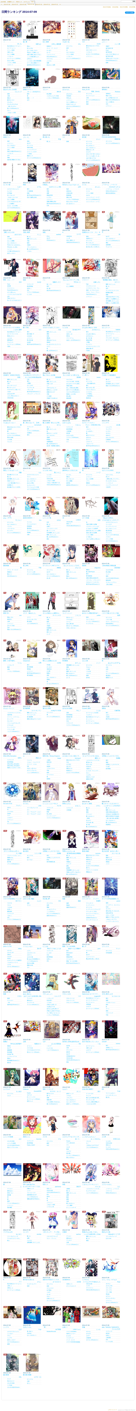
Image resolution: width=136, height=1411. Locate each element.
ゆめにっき (69, 334)
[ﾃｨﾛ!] (91, 30)
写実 (48, 770)
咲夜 (24, 184)
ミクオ (88, 1285)
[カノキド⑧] (12, 172)
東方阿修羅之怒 (51, 861)
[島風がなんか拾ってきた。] (91, 1220)
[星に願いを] (52, 122)
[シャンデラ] (111, 408)
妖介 (99, 1091)
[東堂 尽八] (12, 601)
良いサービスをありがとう (14, 300)
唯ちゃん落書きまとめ (50, 661)
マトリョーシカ (31, 714)
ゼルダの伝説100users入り (14, 1145)
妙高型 (68, 868)
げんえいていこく (8, 708)
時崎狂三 (49, 46)
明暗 (8, 157)
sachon (78, 1234)
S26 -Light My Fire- (29, 1184)
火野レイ (9, 1286)
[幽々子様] (32, 315)
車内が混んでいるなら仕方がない (113, 911)
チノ (87, 1143)
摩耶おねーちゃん (51, 340)
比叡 (67, 1201)
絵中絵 (88, 677)
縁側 (8, 1344)
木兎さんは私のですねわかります (54, 1011)
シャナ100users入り (32, 1197)
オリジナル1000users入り (93, 100)
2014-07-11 (47, 4)
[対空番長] (71, 648)
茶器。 (19, 377)
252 (28, 290)
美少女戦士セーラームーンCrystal (14, 46)
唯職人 (48, 673)
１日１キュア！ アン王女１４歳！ (52, 1232)
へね (99, 1044)
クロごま (97, 1186)
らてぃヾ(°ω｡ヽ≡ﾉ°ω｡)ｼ (109, 1279)
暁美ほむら (69, 770)
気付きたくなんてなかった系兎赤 (71, 184)
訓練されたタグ (51, 392)
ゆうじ (59, 425)
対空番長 (65, 661)
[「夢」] (52, 1310)
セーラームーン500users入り (93, 723)
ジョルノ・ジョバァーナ (33, 762)
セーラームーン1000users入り (14, 344)
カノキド (9, 191)
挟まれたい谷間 (51, 65)
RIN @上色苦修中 (16, 1044)
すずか (19, 996)
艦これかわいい (70, 673)
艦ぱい (68, 576)
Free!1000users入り (12, 290)
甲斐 (59, 139)
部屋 (28, 1286)
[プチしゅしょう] (52, 982)
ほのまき (68, 719)
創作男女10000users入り (34, 65)
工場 (87, 97)
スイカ (84, 184)
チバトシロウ (57, 615)
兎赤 (67, 189)
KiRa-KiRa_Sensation (13, 764)
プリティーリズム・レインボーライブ (14, 855)
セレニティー (106, 327)
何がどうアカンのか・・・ (14, 1147)
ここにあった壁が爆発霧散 (34, 60)
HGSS (9, 958)
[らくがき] (71, 312)
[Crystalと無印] (91, 695)
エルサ (68, 1147)
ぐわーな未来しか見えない (93, 539)
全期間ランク (10, 1)
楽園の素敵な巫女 (51, 201)
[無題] (52, 216)
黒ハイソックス (51, 530)
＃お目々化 (65, 42)
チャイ (98, 139)
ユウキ (9, 964)
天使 (67, 439)
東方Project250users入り (34, 391)
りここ (39, 234)
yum (99, 234)
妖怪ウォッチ (70, 1093)
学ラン (29, 1383)
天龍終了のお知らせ (52, 398)
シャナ (29, 1190)
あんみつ (88, 820)
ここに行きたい (51, 911)
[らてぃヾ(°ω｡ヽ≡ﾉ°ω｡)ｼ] (111, 1265)
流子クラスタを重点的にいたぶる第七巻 (73, 390)
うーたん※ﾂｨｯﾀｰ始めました (91, 1282)
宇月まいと (77, 282)
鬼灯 (8, 141)
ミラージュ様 (10, 729)
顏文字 (79, 1186)
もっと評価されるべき (112, 97)
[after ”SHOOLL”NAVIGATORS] (111, 1312)
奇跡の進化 (30, 147)
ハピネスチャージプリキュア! (14, 712)
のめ (59, 329)
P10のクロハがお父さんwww (14, 245)
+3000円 (108, 487)
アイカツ (68, 1236)
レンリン (49, 476)
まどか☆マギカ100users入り (73, 772)
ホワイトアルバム (32, 770)
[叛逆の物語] (91, 839)
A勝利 (48, 437)
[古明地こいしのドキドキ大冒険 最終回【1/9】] (111, 740)
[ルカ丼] (111, 1124)
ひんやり (88, 152)
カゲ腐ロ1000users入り (13, 251)
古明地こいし (109, 1047)
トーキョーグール (12, 1056)
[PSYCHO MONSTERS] (111, 125)
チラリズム (50, 58)
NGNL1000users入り (111, 191)
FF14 (48, 236)
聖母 (48, 812)
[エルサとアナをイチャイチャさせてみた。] (71, 1122)
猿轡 (87, 675)
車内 (28, 435)
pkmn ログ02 (7, 946)
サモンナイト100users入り (73, 1002)
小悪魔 (29, 383)
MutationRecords (51, 1331)
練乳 (67, 866)
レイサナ (49, 197)
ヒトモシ (108, 431)
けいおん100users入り (53, 683)
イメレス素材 (89, 534)
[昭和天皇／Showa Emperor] (52, 744)
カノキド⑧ (6, 184)
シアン (88, 481)
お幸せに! (29, 58)
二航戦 (88, 818)
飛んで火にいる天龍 (49, 375)
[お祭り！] (71, 1314)
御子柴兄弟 (109, 52)
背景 (48, 905)
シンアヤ (6, 1327)
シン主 (68, 238)
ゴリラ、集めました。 (30, 613)
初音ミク (68, 523)
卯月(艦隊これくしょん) (53, 532)
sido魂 (118, 425)
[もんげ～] (71, 1076)
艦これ (48, 141)
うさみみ (9, 907)
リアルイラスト (51, 768)
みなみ (118, 472)
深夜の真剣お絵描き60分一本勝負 (93, 578)
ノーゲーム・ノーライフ (109, 184)
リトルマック (70, 1338)
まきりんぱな (66, 422)
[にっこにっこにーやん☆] (52, 791)
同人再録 (108, 572)
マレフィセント (90, 619)
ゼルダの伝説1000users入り (113, 578)
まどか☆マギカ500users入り (14, 435)
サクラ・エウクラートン (112, 621)
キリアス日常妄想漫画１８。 (111, 899)
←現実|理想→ (90, 396)
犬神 (28, 1381)
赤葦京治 (68, 191)
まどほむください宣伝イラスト (71, 756)
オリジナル (69, 46)
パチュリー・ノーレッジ (33, 393)
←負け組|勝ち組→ (91, 383)
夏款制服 (6, 565)
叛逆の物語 (85, 851)
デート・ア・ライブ (52, 48)
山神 (8, 621)
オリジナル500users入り (14, 532)
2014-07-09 (7, 40)
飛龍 (87, 810)
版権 (67, 141)
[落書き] (111, 696)
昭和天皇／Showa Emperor (51, 756)
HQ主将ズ (49, 1000)
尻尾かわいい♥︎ (90, 149)
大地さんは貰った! (52, 1004)
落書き (88, 569)
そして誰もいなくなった (53, 1013)
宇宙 (107, 1015)
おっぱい (49, 50)
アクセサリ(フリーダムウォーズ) (14, 1238)
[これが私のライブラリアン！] (32, 363)
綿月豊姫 (108, 768)
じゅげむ (88, 775)
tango (59, 758)
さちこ (39, 1282)
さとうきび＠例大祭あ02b (33, 377)
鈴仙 (48, 859)
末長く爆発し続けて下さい (34, 54)
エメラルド (6, 1089)
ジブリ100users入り (32, 961)
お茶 (79, 187)
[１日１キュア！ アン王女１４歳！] (52, 1220)
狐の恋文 (26, 851)
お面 (24, 1041)
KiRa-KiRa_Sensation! (13, 765)
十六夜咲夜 (30, 191)
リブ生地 (9, 1385)
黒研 (8, 667)
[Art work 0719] (12, 791)
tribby (20, 948)
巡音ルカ (108, 1145)
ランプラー (109, 429)
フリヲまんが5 (7, 1232)
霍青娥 (29, 669)
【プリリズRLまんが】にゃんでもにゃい (12, 851)
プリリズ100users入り (13, 864)
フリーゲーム (70, 338)
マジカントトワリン (111, 582)
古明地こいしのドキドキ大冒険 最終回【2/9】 (52, 851)
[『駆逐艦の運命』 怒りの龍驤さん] (111, 268)
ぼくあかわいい (70, 203)
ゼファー (117, 282)
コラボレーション (110, 1002)
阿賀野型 (108, 824)
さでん (39, 187)
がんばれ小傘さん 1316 (89, 327)
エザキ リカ (37, 1377)
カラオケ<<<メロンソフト (93, 346)
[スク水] (52, 1124)
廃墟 (48, 907)
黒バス (48, 1095)
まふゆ (48, 1294)
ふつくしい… (89, 56)
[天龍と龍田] (32, 220)
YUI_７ (78, 710)
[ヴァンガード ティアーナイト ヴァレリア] (91, 886)
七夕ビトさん (27, 1327)
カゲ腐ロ (9, 238)
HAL (20, 1377)
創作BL (68, 483)
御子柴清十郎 (109, 48)
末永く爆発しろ (70, 240)
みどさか (108, 381)
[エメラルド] (12, 1077)
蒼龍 (87, 812)
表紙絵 (107, 861)
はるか (59, 520)
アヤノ (9, 1335)
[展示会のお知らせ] (32, 1267)
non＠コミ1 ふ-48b (55, 187)
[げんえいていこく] (12, 696)
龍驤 (107, 294)
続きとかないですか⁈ (72, 201)
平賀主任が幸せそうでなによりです (113, 296)
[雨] (91, 458)
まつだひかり (57, 1282)
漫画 (8, 94)
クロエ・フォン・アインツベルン (93, 292)
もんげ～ (65, 1089)
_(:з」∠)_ (26, 137)
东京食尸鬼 (10, 1054)
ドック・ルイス (70, 1340)
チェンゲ (88, 1095)
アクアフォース (90, 915)
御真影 (48, 779)
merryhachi (37, 425)
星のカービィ (70, 617)
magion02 (97, 996)
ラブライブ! (30, 284)
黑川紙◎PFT (76, 329)
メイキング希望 (11, 62)
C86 (48, 205)
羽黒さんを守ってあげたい (73, 872)
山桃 (40, 662)
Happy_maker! (31, 1145)
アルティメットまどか (92, 870)
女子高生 (49, 1290)
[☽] (12, 29)
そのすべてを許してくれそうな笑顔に (52, 327)
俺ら (87, 385)
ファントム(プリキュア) (13, 723)
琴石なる (68, 98)
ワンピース (109, 247)
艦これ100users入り (91, 826)
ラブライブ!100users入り (73, 725)
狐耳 (28, 857)
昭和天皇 (49, 762)
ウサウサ (9, 903)
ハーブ (98, 472)
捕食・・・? (30, 98)
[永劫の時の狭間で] (91, 1077)
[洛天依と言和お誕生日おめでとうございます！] (71, 1026)
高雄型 (48, 342)
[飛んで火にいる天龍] (52, 363)
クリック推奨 (10, 50)
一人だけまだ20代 (91, 1104)
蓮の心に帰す (47, 708)
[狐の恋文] (32, 837)
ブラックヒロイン (32, 247)
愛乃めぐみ (89, 762)
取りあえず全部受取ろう (33, 959)
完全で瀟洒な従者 (32, 197)
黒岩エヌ (38, 758)
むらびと (68, 1335)
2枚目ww (49, 669)
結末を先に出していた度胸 (93, 530)
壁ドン (88, 379)
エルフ (9, 1095)
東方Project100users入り (73, 963)
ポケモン (108, 433)
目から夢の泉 (70, 623)
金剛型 (68, 1188)
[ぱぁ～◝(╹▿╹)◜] (12, 506)
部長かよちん (66, 803)
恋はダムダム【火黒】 (10, 89)
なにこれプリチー (71, 1102)
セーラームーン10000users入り (14, 58)
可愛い (9, 346)
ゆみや (118, 377)
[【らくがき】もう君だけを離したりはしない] (71, 363)
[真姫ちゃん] (32, 1124)
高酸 (20, 472)
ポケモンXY (10, 952)
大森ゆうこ (89, 768)
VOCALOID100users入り (73, 1060)
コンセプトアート (51, 909)
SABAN (118, 329)
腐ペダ (107, 379)
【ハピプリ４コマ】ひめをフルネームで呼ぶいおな (91, 756)
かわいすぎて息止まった (112, 54)
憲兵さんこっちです (52, 433)
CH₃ (79, 44)
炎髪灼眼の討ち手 (32, 1194)
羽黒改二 (68, 861)
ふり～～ (104, 42)
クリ (20, 1281)
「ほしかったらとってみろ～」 (71, 565)
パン (44, 280)
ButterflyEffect (109, 623)
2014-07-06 (7, 4)
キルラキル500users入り (73, 392)
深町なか (38, 44)
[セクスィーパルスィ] (91, 410)
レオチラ (88, 1006)
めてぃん (78, 663)
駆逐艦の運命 (109, 292)
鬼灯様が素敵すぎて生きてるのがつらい (14, 159)
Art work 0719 (7, 803)
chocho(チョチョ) (114, 187)
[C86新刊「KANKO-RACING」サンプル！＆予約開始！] (12, 357)
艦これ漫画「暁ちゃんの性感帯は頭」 (52, 422)
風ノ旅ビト (30, 1331)
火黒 (8, 96)
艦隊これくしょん (32, 238)
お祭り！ (65, 1327)
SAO (107, 907)
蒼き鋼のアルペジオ (12, 474)
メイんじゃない (28, 946)
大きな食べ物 (89, 822)
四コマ (107, 476)
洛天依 (68, 1045)
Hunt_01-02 (86, 89)
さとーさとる (116, 853)
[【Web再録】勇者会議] (111, 550)
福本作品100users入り (13, 1004)
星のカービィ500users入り (73, 626)
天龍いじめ (50, 383)
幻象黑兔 (117, 710)
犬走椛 (107, 717)
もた (118, 1186)
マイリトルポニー (110, 1093)
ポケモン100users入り (112, 1302)
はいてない (30, 859)
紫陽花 (88, 483)
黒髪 (107, 855)
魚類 (99, 520)
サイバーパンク (90, 95)
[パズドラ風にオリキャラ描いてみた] (111, 599)
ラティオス (109, 1288)
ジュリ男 (117, 44)
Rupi (118, 1282)
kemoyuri (78, 758)
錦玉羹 (84, 137)
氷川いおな (89, 764)
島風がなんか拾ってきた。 (90, 1232)
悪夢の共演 (30, 965)
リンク (107, 574)
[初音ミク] (52, 1172)
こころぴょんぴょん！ (89, 1137)
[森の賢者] (12, 1362)
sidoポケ (108, 435)
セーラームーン (11, 48)
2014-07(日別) (107, 7)
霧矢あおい (30, 1000)
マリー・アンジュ (51, 1238)
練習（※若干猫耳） (9, 661)
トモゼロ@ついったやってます (111, 520)
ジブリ (29, 950)
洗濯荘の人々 (89, 238)
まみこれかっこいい (91, 50)
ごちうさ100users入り (92, 1147)
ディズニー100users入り (93, 621)
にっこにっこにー (51, 815)
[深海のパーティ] (32, 77)
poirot (118, 901)
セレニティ (109, 336)
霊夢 (48, 193)
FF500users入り (51, 240)
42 (40, 139)
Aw (8, 821)
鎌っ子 (84, 946)
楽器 (48, 1286)
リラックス (105, 946)
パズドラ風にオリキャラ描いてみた (111, 613)
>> (60, 4)
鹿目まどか (69, 768)
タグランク (27, 1)
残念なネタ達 (106, 1232)
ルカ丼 (104, 1137)
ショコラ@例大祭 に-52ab (92, 1234)
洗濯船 (118, 758)
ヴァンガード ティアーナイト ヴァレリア (91, 899)
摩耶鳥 (48, 338)
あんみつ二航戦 (87, 803)
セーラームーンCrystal (92, 712)
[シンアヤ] (12, 1312)
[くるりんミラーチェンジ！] (91, 1172)
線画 (48, 772)
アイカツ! (29, 998)
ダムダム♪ (10, 102)
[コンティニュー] (71, 601)
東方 (28, 189)
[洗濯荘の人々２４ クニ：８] (91, 220)
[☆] (32, 458)
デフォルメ (89, 814)
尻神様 (29, 532)
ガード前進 (85, 518)
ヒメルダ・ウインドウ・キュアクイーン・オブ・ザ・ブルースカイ (93, 770)
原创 (28, 141)
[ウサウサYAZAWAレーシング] (12, 886)
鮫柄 (107, 62)
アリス (29, 905)
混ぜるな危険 (30, 963)
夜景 (87, 102)
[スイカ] (91, 169)
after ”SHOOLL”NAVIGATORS (111, 1327)
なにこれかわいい (91, 147)
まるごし (78, 806)
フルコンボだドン (91, 389)
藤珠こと (97, 758)
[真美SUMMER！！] (32, 506)
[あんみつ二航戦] (91, 791)
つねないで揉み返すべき (53, 482)
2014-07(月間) (124, 7)
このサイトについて (112, 1409)
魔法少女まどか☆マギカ (92, 46)
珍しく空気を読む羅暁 (72, 387)
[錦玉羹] (91, 123)
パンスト (9, 526)
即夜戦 (48, 439)
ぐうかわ (49, 1002)
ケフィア (68, 864)
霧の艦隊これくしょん (13, 479)
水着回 (64, 1232)
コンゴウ (26, 1232)
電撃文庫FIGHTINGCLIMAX (34, 1199)
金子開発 (58, 1329)
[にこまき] (52, 934)
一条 (8, 1002)
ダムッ (9, 110)
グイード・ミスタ (32, 764)
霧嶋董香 (9, 1050)
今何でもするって (51, 387)
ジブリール (109, 1191)
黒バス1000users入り (13, 108)
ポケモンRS (109, 1286)
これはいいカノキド (12, 197)
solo (107, 104)
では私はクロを (51, 1006)
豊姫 (107, 762)
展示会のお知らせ (28, 1279)
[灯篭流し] (52, 172)
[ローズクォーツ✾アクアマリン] (52, 553)
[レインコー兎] (52, 506)
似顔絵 (48, 766)
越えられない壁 (90, 387)
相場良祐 (117, 139)
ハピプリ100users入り (13, 731)
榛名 (67, 1197)
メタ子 (48, 1292)
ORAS (9, 954)
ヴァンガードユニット (92, 919)
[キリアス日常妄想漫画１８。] (111, 886)
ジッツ (98, 663)
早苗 (48, 191)
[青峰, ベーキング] (52, 1077)
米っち (19, 44)
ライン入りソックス (52, 528)
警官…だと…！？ (8, 280)
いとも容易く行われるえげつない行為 (54, 1102)
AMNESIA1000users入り (73, 242)
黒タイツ (9, 574)
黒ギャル (49, 632)
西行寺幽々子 (30, 334)
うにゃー (45, 89)
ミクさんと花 (50, 1206)
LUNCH (78, 520)
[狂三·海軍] (52, 27)
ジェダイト (89, 714)
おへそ (48, 52)
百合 (67, 721)
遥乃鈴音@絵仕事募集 (74, 853)
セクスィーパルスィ (88, 422)
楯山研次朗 (109, 530)
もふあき (19, 1091)
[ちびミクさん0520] (111, 458)
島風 (87, 1240)
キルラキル (69, 379)
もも (40, 472)
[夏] (12, 1169)
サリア (9, 1379)
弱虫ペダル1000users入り (113, 100)
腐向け (9, 98)
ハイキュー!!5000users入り (54, 98)
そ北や (9, 391)
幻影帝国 (9, 714)
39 (63, 518)
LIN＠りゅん (77, 1329)
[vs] (32, 744)
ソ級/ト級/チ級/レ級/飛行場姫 (113, 818)
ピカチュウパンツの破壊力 (14, 960)
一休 (20, 710)
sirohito (39, 1234)
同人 (48, 1194)
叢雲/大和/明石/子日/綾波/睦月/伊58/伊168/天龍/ (113, 816)
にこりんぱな (109, 1341)
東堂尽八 (9, 619)
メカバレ (88, 673)
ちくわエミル (116, 996)
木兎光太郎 (69, 193)
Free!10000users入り (111, 60)
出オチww (108, 1238)
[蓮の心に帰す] (52, 696)
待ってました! (11, 195)
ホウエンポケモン (110, 1298)
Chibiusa (25, 1089)
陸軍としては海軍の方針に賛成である (113, 303)
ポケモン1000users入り (112, 441)
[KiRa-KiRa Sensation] (12, 744)
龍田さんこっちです (52, 390)
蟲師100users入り (71, 907)
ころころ (78, 615)
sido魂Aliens (66, 1279)
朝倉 (79, 901)
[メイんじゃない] (32, 932)
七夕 (44, 1041)
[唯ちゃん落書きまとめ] (52, 648)
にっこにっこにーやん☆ (50, 803)
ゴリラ (29, 617)
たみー (19, 187)
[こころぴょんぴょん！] (91, 1124)
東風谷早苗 (50, 195)
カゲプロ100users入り (13, 1342)
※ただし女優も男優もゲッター (93, 1102)
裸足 (67, 1062)
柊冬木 (59, 91)
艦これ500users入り (52, 350)
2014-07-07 (15, 4)
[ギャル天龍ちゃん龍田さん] (52, 601)
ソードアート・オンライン (113, 905)
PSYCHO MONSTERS (109, 137)
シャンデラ (105, 422)
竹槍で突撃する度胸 (91, 524)
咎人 (8, 1240)
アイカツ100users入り (33, 1004)
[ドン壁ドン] (91, 363)
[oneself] (111, 1029)
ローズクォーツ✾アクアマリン (52, 565)
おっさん (68, 474)
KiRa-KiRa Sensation (9, 756)
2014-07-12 (54, 4)
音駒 (8, 669)
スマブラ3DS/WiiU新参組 (73, 1342)
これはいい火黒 (11, 112)
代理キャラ (69, 1284)
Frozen (68, 1141)
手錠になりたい (11, 298)
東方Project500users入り (93, 445)
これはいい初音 (51, 1204)
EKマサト (19, 901)
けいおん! (49, 667)
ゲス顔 (107, 766)
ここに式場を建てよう (33, 56)
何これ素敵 (69, 481)
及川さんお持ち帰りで (53, 1008)
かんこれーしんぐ (12, 385)
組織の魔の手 (89, 348)
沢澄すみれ (116, 1139)
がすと (98, 806)
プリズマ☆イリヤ (91, 286)
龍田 (28, 243)
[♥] (71, 220)
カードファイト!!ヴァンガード (93, 913)
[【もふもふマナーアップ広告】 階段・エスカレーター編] (71, 268)
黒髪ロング (30, 156)
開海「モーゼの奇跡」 (69, 946)
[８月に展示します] (111, 979)
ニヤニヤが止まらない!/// (13, 201)
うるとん (78, 425)
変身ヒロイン (10, 336)
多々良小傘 (89, 338)
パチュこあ (30, 389)
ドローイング (109, 1013)
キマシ (48, 346)
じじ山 (98, 710)
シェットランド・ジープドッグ (93, 197)
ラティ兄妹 (109, 1292)
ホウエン (108, 1296)
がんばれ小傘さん (91, 334)
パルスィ (88, 429)
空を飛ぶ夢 (46, 899)
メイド (107, 864)
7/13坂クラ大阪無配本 (109, 375)
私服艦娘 (49, 628)
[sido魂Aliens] (71, 1263)
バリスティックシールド (92, 526)
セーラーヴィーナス (12, 334)
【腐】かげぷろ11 (8, 232)
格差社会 (88, 398)
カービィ (68, 621)
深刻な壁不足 (109, 913)
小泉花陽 (68, 431)
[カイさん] (32, 791)
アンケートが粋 (31, 572)
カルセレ (9, 956)
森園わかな (10, 857)
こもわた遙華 (17, 329)
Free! (107, 50)
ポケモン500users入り (13, 966)
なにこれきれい (70, 52)
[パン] (52, 266)
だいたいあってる (32, 619)
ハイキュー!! (10, 665)
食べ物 (48, 288)
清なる (68, 108)
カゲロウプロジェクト (13, 189)
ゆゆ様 (29, 342)
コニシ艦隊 (69, 1205)
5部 (28, 766)
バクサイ (58, 1234)
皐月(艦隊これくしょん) (112, 301)
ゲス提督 (49, 396)
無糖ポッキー (57, 282)
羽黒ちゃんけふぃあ (68, 851)
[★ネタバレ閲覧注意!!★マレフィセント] (91, 601)
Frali (118, 1091)
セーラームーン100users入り (93, 1008)
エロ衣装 (9, 439)
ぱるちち (88, 437)
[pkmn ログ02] (12, 934)
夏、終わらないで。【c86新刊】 (32, 422)
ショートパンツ (51, 54)
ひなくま (78, 567)
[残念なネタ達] (111, 1220)
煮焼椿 (79, 377)
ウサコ (9, 905)
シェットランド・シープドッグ (93, 201)
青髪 (87, 104)
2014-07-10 (39, 4)
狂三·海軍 (46, 42)
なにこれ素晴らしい (71, 102)
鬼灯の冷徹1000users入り (14, 151)
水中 (28, 100)
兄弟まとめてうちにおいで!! (113, 58)
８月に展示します (107, 994)
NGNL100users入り (111, 1193)
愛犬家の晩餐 (27, 1375)
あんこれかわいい (12, 433)
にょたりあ (50, 1048)
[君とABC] (32, 550)
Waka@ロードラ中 (114, 1234)
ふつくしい (69, 100)
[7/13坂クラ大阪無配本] (111, 363)
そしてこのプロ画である (112, 534)
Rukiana (117, 91)
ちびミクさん (109, 474)
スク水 (45, 1137)
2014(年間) (132, 7)
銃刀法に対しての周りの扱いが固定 (93, 247)
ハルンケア (57, 996)
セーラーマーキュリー (92, 1000)
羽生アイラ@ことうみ (54, 948)
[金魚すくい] (12, 125)
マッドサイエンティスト (112, 290)
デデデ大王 (69, 619)
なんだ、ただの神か (12, 205)
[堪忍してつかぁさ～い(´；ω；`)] (12, 458)
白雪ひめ (88, 766)
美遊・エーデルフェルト (92, 290)
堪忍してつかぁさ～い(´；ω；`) (12, 470)
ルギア (88, 1335)
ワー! (8, 815)
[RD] (111, 1077)
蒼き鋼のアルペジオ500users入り (14, 487)
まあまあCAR (11, 393)
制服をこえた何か (71, 394)
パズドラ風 (109, 619)
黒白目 (9, 1062)
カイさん (26, 803)
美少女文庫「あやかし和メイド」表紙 (111, 851)
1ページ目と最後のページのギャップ (34, 63)
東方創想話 (30, 675)
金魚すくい (6, 137)
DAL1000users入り (52, 56)
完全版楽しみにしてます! (112, 383)
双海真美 (29, 526)
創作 (67, 48)
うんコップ (18, 91)
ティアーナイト (90, 905)
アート (107, 1008)
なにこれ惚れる (110, 102)
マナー (68, 284)
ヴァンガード (89, 903)
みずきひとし (96, 329)
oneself (104, 1041)
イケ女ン (29, 251)
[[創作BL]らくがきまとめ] (71, 458)
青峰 (48, 1097)
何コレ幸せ (30, 48)
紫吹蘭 (9, 1195)
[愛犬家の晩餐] (32, 1362)
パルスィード (89, 443)
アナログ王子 (116, 1329)
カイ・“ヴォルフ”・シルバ (34, 814)
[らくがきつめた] (52, 458)
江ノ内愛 (19, 853)
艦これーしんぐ (11, 387)
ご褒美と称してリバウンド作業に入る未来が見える (113, 479)
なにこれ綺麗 (89, 479)
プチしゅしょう (47, 994)
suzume (97, 853)
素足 (107, 242)
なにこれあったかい (32, 50)
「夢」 (45, 1327)
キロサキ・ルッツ (55, 1091)
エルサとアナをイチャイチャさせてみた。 (71, 1137)
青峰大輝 (49, 1099)
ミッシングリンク (32, 149)
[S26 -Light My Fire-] (32, 1172)
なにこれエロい (51, 435)
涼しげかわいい (90, 145)
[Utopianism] (32, 648)
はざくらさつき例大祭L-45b (32, 996)
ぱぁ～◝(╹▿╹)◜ (7, 518)
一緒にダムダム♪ (11, 106)
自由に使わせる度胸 (91, 532)
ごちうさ (88, 1141)
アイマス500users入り (33, 530)
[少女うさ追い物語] (32, 886)
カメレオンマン (36, 710)
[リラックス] (111, 931)
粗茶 (118, 615)
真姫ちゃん (26, 1137)
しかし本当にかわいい (13, 396)
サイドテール (30, 1002)
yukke (98, 615)
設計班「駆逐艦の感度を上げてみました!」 (54, 445)
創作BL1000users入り (72, 485)
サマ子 (79, 234)
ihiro (20, 139)
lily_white (49, 814)
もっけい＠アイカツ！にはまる (32, 1186)
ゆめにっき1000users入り (73, 340)
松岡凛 (9, 286)
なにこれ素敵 (10, 54)
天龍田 (29, 245)
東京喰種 (9, 1052)
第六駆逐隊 (26, 708)
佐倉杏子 (9, 429)
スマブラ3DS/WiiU (71, 1331)
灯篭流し (45, 184)
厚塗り (9, 1058)
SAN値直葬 (109, 952)
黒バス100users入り (52, 1104)
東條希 (48, 809)
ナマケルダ (10, 725)
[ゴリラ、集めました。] (32, 601)
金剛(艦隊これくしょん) (33, 1242)
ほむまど (68, 766)
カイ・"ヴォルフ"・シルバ (34, 812)
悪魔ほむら (89, 872)
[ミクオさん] (91, 1267)
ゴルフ (48, 764)
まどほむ (68, 764)
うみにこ (9, 915)
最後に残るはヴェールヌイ (34, 719)
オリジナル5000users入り (73, 58)
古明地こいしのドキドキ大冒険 (113, 764)
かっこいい (89, 719)
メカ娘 (88, 669)
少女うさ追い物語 (28, 899)
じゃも (98, 1329)
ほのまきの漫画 (67, 708)
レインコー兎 (47, 518)
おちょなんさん (110, 437)
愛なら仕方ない (70, 1157)
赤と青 (48, 578)
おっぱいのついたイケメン (54, 344)
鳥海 (48, 336)
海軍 (48, 63)
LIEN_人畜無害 (56, 44)
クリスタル (10, 811)
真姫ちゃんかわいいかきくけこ (14, 767)
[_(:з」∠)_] (32, 122)
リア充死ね (89, 394)
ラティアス (109, 1290)
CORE (59, 663)
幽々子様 (26, 327)
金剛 (67, 1195)
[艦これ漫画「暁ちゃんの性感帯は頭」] (52, 407)
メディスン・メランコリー (93, 580)
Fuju (40, 1329)
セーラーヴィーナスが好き (11, 327)
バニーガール (10, 528)
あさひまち (18, 234)
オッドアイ (10, 530)
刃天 (79, 91)
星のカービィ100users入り (34, 1052)
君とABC (26, 565)
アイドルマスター (32, 524)
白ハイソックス (31, 1097)
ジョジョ (29, 760)
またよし (97, 187)
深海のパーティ (28, 89)
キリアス (108, 909)
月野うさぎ (10, 52)
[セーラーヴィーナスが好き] (12, 315)
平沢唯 (48, 665)
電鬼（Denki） (95, 91)
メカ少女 (88, 671)
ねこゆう (19, 1234)
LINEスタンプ (50, 1298)
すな (59, 1139)
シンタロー (10, 1333)
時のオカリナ (10, 1381)
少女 (107, 667)
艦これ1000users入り (33, 249)
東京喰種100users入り (13, 1060)
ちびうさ (29, 1095)
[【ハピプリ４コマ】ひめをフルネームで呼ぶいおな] (91, 744)
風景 (8, 1201)
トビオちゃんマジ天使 (53, 96)
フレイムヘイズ (31, 1192)
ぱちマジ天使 (10, 625)
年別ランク (19, 1)
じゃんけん (89, 391)
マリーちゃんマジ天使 (33, 487)
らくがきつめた (47, 470)
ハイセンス (10, 56)
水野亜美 (88, 1004)
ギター (48, 1296)
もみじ (107, 714)
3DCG (9, 807)
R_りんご (19, 520)
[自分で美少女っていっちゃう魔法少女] (91, 1029)
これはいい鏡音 (51, 480)
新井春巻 (58, 377)
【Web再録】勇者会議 (109, 565)
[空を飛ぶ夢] (52, 883)
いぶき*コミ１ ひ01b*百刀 (112, 806)
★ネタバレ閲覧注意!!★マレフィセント (91, 613)
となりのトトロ (31, 952)
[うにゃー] (52, 76)
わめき (39, 282)
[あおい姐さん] (32, 982)
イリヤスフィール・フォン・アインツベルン (93, 288)
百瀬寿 (98, 901)
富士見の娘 (30, 340)
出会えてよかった (71, 104)
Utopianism (26, 661)
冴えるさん (109, 532)
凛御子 (107, 46)
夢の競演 (29, 621)
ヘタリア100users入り (53, 1050)
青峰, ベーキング (48, 1089)
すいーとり (89, 143)
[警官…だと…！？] (12, 268)
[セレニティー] (111, 312)
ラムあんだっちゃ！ (9, 422)
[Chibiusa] (32, 1077)
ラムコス (9, 441)
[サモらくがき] (71, 981)
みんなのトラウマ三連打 (73, 383)
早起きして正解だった (33, 52)
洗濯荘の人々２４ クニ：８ (91, 232)
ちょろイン (89, 344)
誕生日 (68, 1052)
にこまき (29, 294)
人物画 (48, 760)
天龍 (28, 240)
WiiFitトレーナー (70, 1333)
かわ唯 (48, 671)
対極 (83, 1327)
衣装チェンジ (10, 481)
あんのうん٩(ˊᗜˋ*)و (114, 663)
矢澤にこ (29, 288)
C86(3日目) (10, 398)
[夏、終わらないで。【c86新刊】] (32, 407)
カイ (28, 809)
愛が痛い (68, 1153)
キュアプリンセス (91, 1191)
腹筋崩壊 (68, 398)
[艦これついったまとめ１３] (111, 789)
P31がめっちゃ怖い (12, 247)
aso (20, 615)
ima (40, 520)
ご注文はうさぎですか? (92, 1145)
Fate (87, 284)
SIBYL (20, 758)
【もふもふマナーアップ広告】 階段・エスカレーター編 (71, 280)
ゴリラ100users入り (32, 623)
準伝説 (107, 1294)
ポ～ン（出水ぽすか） (34, 91)
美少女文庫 (109, 859)
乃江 (59, 901)
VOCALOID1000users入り (54, 484)
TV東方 (88, 350)
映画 (87, 617)
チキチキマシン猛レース (13, 389)
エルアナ (68, 1151)
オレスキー (10, 721)
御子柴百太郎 (109, 56)
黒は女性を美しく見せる (92, 959)
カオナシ (29, 955)
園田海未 (9, 911)
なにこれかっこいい (111, 528)
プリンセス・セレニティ (112, 338)
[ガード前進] (91, 503)
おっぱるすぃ (89, 431)
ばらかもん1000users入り (73, 106)
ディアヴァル (89, 623)
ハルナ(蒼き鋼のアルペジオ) (14, 483)
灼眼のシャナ (30, 1188)
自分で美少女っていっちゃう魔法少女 (91, 1041)
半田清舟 (68, 96)
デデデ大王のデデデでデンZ (34, 1050)
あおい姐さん (27, 994)
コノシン (9, 249)
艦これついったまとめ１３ (110, 803)
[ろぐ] (71, 125)
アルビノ (88, 667)
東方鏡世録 (89, 576)
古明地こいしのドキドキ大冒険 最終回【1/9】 (111, 756)
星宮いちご (10, 1193)
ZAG (39, 806)
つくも (19, 663)
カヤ (28, 967)
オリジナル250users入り (112, 673)
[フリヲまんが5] (12, 1220)
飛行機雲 (9, 1207)
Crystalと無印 (86, 708)
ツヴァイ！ (85, 280)
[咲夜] (32, 172)
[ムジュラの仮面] (12, 1122)
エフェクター (50, 1288)
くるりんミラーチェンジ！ (90, 1184)
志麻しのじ (96, 282)
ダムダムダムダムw (12, 104)
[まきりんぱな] (71, 410)
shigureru (97, 567)
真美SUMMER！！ (29, 518)
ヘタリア (49, 1046)
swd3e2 (58, 234)
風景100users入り (52, 915)
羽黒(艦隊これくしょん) (72, 870)
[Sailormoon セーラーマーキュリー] (91, 982)
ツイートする (129, 12)
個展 (107, 1000)
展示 (107, 998)
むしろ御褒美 (70, 286)
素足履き (29, 528)
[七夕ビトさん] (32, 1315)
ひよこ (88, 772)
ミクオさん (85, 1279)
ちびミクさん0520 (107, 470)
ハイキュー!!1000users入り (73, 199)
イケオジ (108, 537)
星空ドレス (30, 1101)
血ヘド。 (78, 1139)
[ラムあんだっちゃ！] (12, 410)
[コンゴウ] (32, 1220)
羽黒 (67, 859)
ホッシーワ (10, 719)
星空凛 (68, 433)
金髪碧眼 (108, 244)
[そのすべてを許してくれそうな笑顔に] (52, 315)
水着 (28, 534)
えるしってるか (110, 915)
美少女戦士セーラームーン (113, 331)
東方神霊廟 (30, 667)
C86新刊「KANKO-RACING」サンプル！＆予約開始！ (12, 375)
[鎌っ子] (91, 934)
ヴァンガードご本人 (91, 911)
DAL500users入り (12, 576)
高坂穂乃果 (69, 717)
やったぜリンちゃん (111, 481)
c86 (28, 429)
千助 (40, 567)
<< (1, 4)
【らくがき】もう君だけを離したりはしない (71, 375)
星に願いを (46, 137)
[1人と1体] (91, 645)
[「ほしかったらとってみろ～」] (71, 553)
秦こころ (49, 284)
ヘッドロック (109, 483)
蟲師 (67, 903)
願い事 (25, 42)
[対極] (91, 1312)
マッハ (118, 948)
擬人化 (107, 1097)
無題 (44, 232)
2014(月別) (115, 7)
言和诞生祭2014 (70, 1056)
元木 (20, 282)
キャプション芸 (90, 1099)
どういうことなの (32, 151)
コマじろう (69, 1097)
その (40, 329)
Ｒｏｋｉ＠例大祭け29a (93, 425)
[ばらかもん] (71, 73)
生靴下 (48, 526)
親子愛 (9, 861)
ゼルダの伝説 (109, 570)
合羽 (107, 669)
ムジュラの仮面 (8, 1137)
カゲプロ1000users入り (13, 207)
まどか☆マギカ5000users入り (93, 54)
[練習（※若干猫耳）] (12, 648)
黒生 (48, 539)
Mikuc (48, 1196)
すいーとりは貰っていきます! (93, 156)
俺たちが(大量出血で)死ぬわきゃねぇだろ (93, 1097)
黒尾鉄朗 (68, 195)
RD (103, 1089)
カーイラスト (50, 774)
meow (98, 377)
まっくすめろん (95, 1139)
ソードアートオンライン (112, 921)
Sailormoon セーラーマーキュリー (91, 994)
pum (99, 948)
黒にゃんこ (57, 472)
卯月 (48, 522)
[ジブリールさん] (111, 1169)
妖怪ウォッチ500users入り (73, 1104)
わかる (88, 195)
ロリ (67, 441)
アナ (67, 1145)
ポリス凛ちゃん (11, 292)
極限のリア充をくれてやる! (113, 917)
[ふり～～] (111, 27)
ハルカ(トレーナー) (12, 962)
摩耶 (48, 334)
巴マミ (88, 48)
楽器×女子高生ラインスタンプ (52, 1279)
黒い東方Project (90, 571)
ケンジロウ (109, 524)
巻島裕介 (104, 89)
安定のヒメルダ (90, 777)
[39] (71, 506)
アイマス (29, 522)
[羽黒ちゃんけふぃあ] (71, 839)
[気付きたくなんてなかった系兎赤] (71, 172)
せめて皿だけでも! (91, 158)
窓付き (68, 336)
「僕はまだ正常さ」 (108, 518)
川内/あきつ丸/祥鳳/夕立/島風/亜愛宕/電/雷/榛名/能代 (113, 814)
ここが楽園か (10, 203)
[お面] (32, 1026)
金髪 (28, 903)
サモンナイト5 (70, 1000)
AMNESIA (69, 236)
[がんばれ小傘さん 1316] (91, 315)
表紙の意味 (69, 385)
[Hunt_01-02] (91, 73)
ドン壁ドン (85, 375)
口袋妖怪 (108, 439)
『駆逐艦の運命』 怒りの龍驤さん (111, 280)
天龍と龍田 (26, 232)
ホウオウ (88, 1333)
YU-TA (59, 806)
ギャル (48, 623)
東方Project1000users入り (34, 195)
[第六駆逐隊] (32, 696)
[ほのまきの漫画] (71, 696)
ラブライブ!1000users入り (34, 292)
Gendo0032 (37, 1091)
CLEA (98, 44)
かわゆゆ (29, 336)
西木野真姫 (30, 286)
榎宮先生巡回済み (110, 193)
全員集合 (29, 433)
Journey (29, 1333)
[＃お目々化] (71, 30)
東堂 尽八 (6, 613)
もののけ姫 (30, 957)
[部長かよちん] (71, 791)
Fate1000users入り (91, 294)
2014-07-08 (23, 4)
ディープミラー (11, 727)
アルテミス (10, 342)
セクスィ (88, 439)
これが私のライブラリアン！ (32, 375)
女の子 (29, 143)
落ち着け (68, 396)
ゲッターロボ (89, 1093)
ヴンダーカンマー (32, 1284)
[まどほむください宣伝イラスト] (71, 742)
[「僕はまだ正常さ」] (111, 506)
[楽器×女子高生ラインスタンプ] (52, 1267)
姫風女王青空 (89, 779)
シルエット (10, 64)
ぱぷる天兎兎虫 (56, 1044)
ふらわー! (9, 817)
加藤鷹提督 (50, 441)
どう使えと (89, 537)
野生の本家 (10, 437)
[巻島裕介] (111, 74)
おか (20, 1139)
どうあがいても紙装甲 (92, 528)
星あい (29, 46)
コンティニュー (67, 613)
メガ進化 (29, 153)
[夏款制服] (12, 553)
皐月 (107, 288)
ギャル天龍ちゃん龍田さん (51, 613)
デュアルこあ (30, 387)
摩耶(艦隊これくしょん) (72, 665)
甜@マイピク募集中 (74, 948)
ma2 (40, 615)
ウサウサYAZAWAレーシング (12, 899)
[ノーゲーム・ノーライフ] (111, 168)
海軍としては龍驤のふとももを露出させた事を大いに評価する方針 (113, 299)
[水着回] (71, 1220)
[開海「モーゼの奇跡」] (71, 934)
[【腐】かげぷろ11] (12, 216)
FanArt (29, 1093)
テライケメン (10, 288)
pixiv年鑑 (3, 1)
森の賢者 (6, 1375)
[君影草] (91, 553)
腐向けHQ (69, 197)
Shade (9, 813)
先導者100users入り (91, 917)
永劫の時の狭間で (87, 1089)
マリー (29, 476)
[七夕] (52, 1029)
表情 (48, 675)
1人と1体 (85, 661)
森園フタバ (10, 859)
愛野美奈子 (10, 340)
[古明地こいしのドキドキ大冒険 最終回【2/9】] (52, 835)
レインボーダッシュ (111, 1095)
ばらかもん (65, 89)
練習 (48, 1143)
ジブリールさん (107, 1184)
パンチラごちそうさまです (14, 294)
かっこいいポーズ (71, 1207)
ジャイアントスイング (112, 485)
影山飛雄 (49, 94)
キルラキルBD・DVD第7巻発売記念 (73, 381)
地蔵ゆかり (37, 1044)
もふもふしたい (31, 485)
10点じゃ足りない (71, 628)
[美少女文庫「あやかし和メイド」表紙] (111, 839)
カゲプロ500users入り (112, 541)
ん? (48, 385)
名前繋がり (10, 485)
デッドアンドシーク (111, 526)
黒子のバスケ (10, 100)
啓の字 (39, 948)
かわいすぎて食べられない (93, 154)
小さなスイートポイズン (92, 582)
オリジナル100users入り (93, 244)
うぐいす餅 (37, 853)
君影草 (84, 565)
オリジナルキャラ (71, 1286)
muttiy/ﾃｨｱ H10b (56, 710)
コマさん (68, 1095)
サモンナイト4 (70, 998)
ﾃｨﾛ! (83, 42)
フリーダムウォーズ (32, 807)
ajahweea (58, 1186)
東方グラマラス (90, 435)
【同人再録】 (109, 584)
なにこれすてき (31, 481)
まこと (79, 1091)
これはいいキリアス (111, 919)
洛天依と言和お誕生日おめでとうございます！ (71, 1041)
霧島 (67, 1199)
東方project (69, 952)
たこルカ (108, 1147)
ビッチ (48, 634)
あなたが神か (10, 60)
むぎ (20, 1329)
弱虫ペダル (109, 95)
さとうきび (30, 385)
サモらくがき (66, 994)
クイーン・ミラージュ (13, 717)
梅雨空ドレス (109, 677)
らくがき (65, 327)
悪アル (88, 867)
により (39, 901)
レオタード (89, 441)
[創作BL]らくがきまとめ (69, 470)
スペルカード (70, 959)
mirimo (118, 1043)
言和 (67, 1048)
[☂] (111, 220)
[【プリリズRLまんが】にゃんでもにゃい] (12, 839)
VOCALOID (50, 478)
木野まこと (10, 1288)
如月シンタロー (11, 253)
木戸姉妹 (9, 193)
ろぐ (63, 137)
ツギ (79, 996)
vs (23, 756)
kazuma (38, 1139)
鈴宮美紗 (117, 567)
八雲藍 (88, 342)
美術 (107, 1011)
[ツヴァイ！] (91, 265)
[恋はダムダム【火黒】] (12, 77)
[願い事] (32, 30)
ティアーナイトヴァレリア (93, 909)
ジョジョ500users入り (33, 772)
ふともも (49, 60)
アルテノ (19, 805)
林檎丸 (59, 567)
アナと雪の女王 (70, 1143)
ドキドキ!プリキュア (52, 1236)
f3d (80, 1044)
